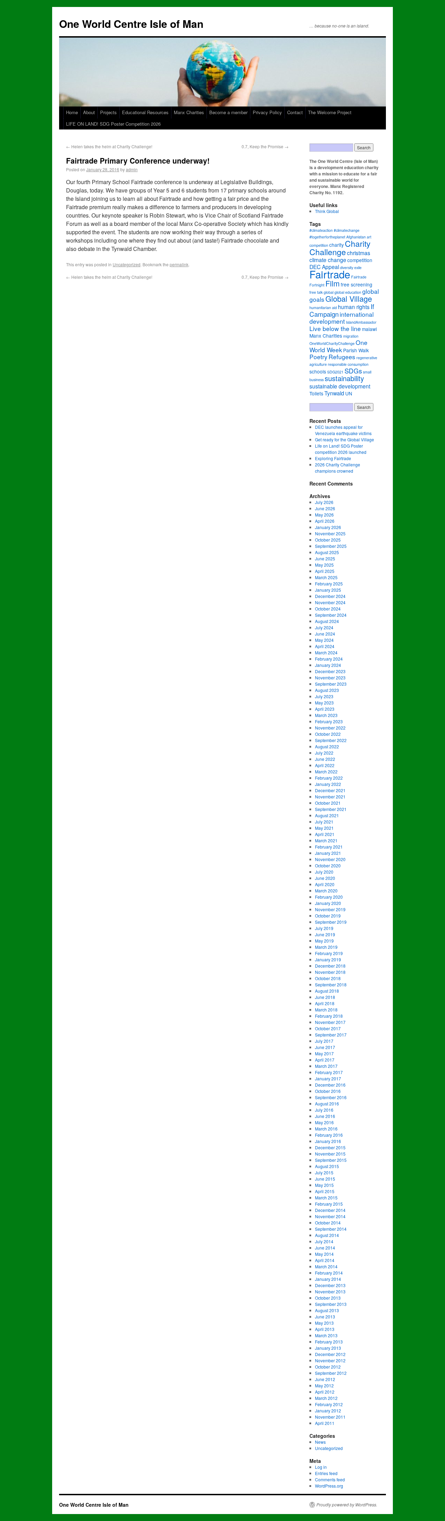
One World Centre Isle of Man (131, 23)
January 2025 (328, 590)
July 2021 (324, 822)
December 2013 (330, 1285)
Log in (321, 1467)
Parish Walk (356, 350)
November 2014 (330, 1216)
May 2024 (324, 640)
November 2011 (330, 1417)
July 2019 (324, 928)
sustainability (344, 378)
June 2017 (325, 1047)
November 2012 (330, 1360)
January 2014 (328, 1279)
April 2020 (324, 884)
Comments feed (330, 1479)
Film (332, 283)
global (328, 292)
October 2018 (328, 978)
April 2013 (324, 1329)
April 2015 (324, 1191)
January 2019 (328, 959)
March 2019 (326, 947)
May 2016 (324, 1122)
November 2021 (330, 796)
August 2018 (327, 991)
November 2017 (330, 1022)
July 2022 (324, 753)
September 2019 (331, 922)
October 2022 (328, 734)
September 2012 (331, 1373)
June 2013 (325, 1316)
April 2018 (324, 1003)
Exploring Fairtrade (333, 458)
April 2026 (324, 521)
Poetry (318, 356)
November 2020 (330, 859)
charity (336, 244)
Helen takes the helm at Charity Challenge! (109, 146)
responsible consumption (348, 364)
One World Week (338, 346)
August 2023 (327, 690)
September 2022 (331, 740)
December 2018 (330, 966)
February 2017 (329, 1072)
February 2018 (329, 1016)
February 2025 (329, 583)
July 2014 (324, 1241)
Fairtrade (329, 274)
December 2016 (330, 1085)
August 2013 (327, 1310)
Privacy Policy (267, 112)
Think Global (327, 211)
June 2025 (325, 558)
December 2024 (330, 596)
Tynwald (334, 393)
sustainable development (339, 386)
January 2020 (328, 903)
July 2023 (324, 696)
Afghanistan (356, 236)
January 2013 (328, 1348)
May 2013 (324, 1323)
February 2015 (329, 1204)
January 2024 (328, 665)
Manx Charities (189, 112)
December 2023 (330, 671)
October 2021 (328, 803)
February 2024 (329, 659)
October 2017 (328, 1028)
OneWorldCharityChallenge (332, 343)
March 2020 (326, 890)
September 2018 (331, 984)
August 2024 (327, 621)
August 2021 (327, 815)
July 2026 (324, 502)
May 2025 (324, 565)
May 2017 (324, 1053)
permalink (179, 264)
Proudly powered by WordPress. (346, 1504)
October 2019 (328, 916)
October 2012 (328, 1367)
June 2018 (325, 997)
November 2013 (330, 1291)
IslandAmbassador (361, 322)
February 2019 (329, 953)
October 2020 (328, 865)
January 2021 (328, 853)
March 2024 (326, 652)
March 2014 (326, 1266)
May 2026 (324, 515)
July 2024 (324, 627)
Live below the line (335, 328)
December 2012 (330, 1354)
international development (341, 317)
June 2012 (325, 1379)
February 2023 (329, 721)
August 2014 (327, 1235)
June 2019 (325, 934)
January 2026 (328, 527)
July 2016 (324, 1110)
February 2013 (329, 1342)
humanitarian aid (323, 307)
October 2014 (328, 1223)
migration (350, 336)
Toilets (316, 393)
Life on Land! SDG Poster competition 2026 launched (340, 449)
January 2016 (328, 1141)
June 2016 (325, 1116)
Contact (295, 112)
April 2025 (324, 571)
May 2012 (324, 1385)
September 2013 (331, 1304)
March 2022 (326, 771)
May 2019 (324, 941)
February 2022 (329, 778)
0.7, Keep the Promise (265, 146)
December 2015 (330, 1147)
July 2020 (324, 872)
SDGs (353, 370)
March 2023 (326, 715)
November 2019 (330, 909)
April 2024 (324, 646)
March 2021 (326, 840)
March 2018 (326, 1009)
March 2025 (326, 577)
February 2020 (329, 897)
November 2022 (330, 728)
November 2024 (330, 602)
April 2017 (324, 1060)
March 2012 (326, 1398)
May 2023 (324, 703)
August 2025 (327, 552)
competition (359, 260)
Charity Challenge (340, 247)
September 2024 (331, 615)
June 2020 (325, 878)
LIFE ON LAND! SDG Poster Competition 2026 (113, 123)
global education (347, 292)
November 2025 (330, 533)
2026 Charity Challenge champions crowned (337, 468)
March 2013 (326, 1335)
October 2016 (328, 1091)
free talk (316, 292)
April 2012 (324, 1392)
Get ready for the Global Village (344, 439)
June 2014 (325, 1248)
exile (358, 267)
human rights (354, 306)
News (320, 1442)
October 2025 (328, 540)
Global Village (348, 298)
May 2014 (324, 1254)
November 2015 (330, 1154)
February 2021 (329, 847)
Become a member (228, 112)
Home (72, 112)
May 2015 (324, 1185)
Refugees (342, 356)
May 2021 (324, 828)
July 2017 (324, 1041)
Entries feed (326, 1473)
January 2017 (328, 1078)
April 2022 (324, 765)
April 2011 (324, 1423)
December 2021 (330, 790)
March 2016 (326, 1129)
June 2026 (325, 508)
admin (132, 169)
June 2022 (325, 759)
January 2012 (328, 1410)
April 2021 (324, 834)
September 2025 (331, 546)
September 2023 (331, 684)
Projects (108, 112)
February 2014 (329, 1273)
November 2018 (330, 972)
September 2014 (331, 1229)
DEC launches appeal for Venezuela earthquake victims (343, 430)
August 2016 (327, 1103)
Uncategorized (126, 264)
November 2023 (330, 677)
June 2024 (325, 634)
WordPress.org (329, 1486)
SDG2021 (335, 372)
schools (317, 371)
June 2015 (325, 1179)
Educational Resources (145, 112)
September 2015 (331, 1160)
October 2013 (328, 1298)
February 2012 (329, 1404)
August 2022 (327, 746)
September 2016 (331, 1097)
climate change (327, 259)
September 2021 (331, 809)
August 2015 (327, 1166)
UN (348, 393)
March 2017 (326, 1066)
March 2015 (326, 1197)
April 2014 (324, 1260)
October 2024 (328, 609)
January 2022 (328, 784)
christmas (358, 253)
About (89, 112)
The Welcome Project (329, 112)
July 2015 (324, 1172)
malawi (369, 328)
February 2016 (329, 1135)
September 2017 (331, 1035)
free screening (356, 284)
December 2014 (330, 1210)
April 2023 (324, 709)
